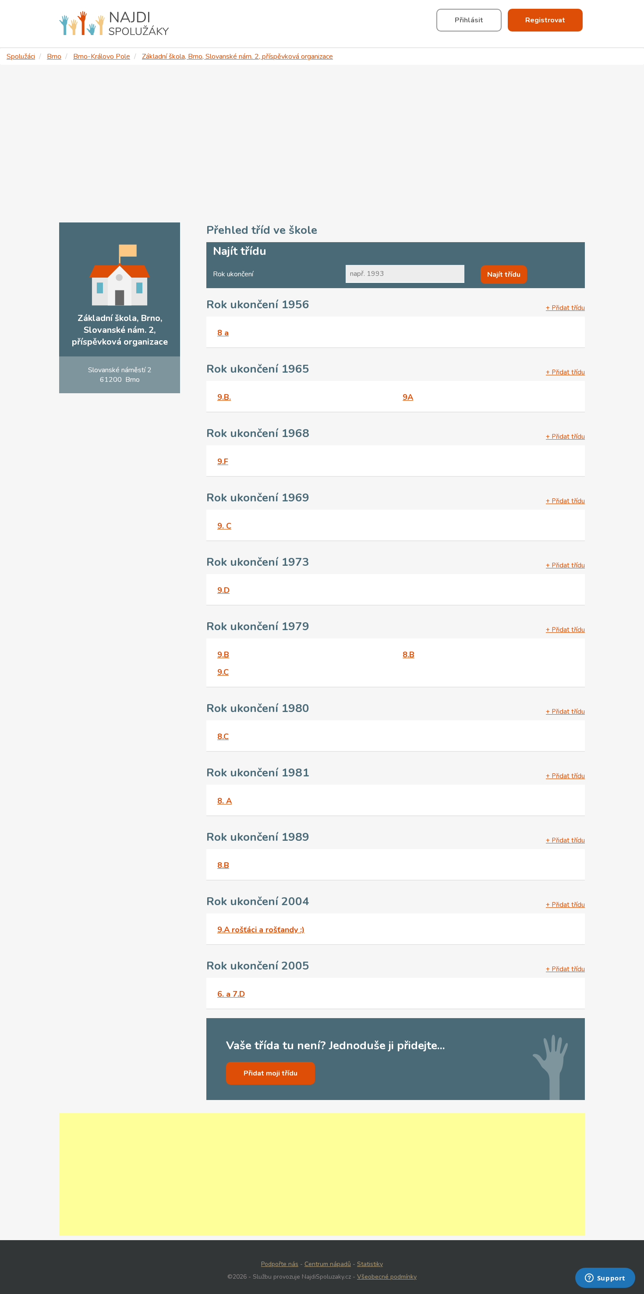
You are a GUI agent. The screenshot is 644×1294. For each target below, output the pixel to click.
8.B (408, 654)
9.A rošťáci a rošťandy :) (260, 929)
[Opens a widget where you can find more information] (605, 1279)
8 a (223, 333)
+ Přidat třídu (565, 307)
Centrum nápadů (327, 1264)
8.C (223, 736)
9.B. (224, 397)
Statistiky (370, 1264)
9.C (223, 672)
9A (408, 397)
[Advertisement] (322, 143)
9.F (222, 461)
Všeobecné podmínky (387, 1277)
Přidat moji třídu (270, 1073)
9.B (223, 654)
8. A (224, 801)
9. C (224, 526)
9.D (223, 590)
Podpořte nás (279, 1264)
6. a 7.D (231, 994)
